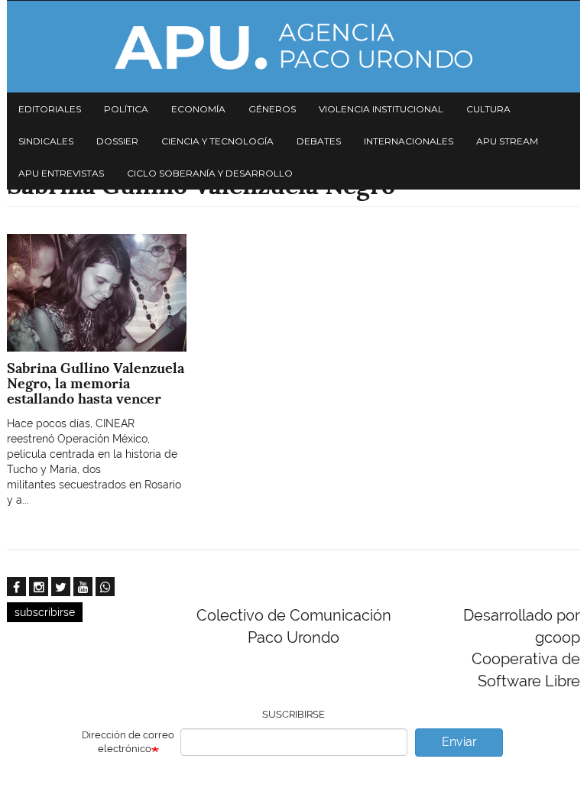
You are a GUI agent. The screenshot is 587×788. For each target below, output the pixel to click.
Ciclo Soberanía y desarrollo (210, 173)
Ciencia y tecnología (217, 141)
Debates (319, 141)
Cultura (488, 109)
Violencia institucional (381, 109)
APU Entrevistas (61, 173)
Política (126, 109)
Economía (198, 109)
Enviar (459, 741)
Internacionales (408, 141)
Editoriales (49, 109)
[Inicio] (293, 47)
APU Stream (507, 141)
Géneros (272, 109)
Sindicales (45, 141)
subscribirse (45, 612)
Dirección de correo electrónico (128, 742)
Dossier (117, 141)
